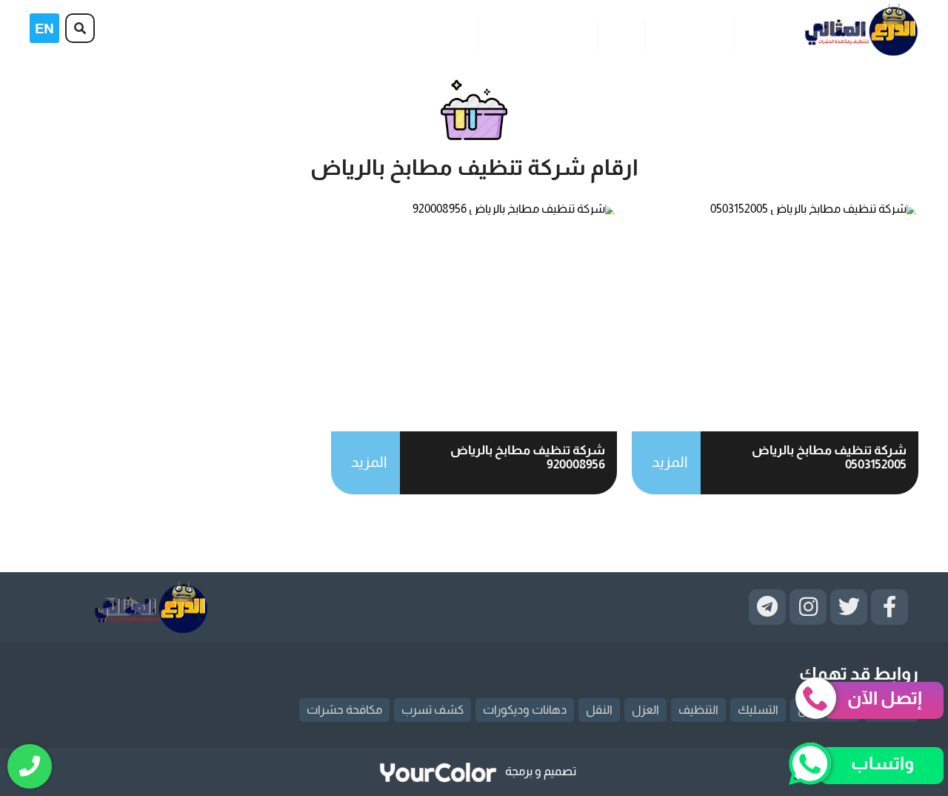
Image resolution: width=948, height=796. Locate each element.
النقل (599, 709)
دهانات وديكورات (525, 709)
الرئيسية (763, 32)
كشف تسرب (432, 709)
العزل (645, 709)
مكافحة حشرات (344, 709)
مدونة (620, 32)
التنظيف (698, 709)
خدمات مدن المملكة (537, 32)
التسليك (758, 709)
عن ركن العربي (689, 32)
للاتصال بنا (443, 32)
